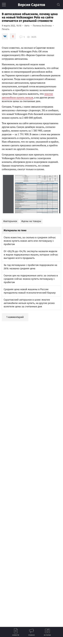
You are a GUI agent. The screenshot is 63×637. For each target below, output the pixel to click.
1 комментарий (15, 317)
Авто (27, 25)
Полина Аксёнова (42, 25)
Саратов (31, 5)
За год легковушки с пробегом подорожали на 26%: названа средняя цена (30, 267)
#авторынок (10, 221)
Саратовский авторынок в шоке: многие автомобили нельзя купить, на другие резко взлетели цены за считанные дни (29, 303)
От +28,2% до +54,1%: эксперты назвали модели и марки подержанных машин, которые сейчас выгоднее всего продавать (31, 254)
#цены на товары (31, 221)
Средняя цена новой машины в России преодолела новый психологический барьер (30, 291)
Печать (5, 29)
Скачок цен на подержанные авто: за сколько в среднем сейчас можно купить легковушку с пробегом (31, 279)
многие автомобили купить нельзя (27, 95)
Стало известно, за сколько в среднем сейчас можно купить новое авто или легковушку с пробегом (30, 241)
